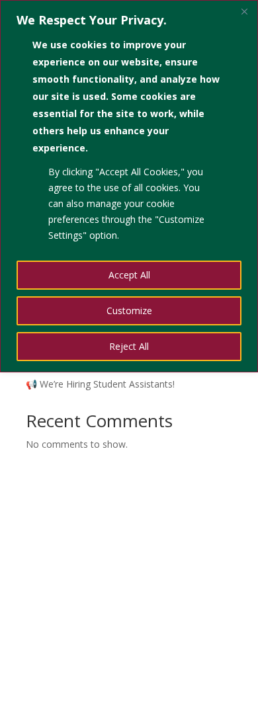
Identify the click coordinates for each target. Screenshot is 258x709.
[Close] (244, 11)
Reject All (129, 346)
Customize (129, 310)
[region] (129, 186)
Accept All (129, 275)
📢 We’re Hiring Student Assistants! (100, 384)
